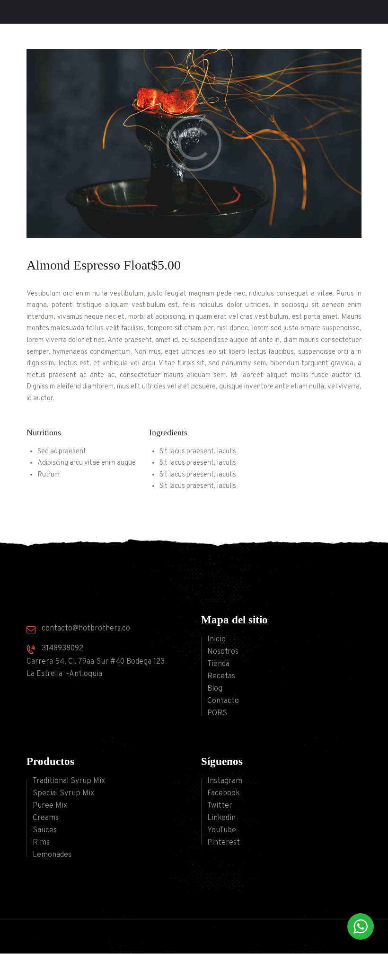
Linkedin (221, 818)
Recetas (221, 676)
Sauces (45, 830)
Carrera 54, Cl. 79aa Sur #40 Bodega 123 (95, 661)
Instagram (224, 781)
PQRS (217, 713)
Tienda (218, 664)
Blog (214, 688)
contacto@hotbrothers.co (86, 628)
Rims (41, 842)
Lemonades (52, 855)
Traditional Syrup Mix (69, 781)
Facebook (223, 793)
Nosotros (222, 652)
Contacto (223, 701)
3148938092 (62, 648)
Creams (46, 818)
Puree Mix (50, 805)
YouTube (221, 830)
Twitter (219, 805)
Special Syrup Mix (63, 793)
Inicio (216, 639)
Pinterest (223, 842)
